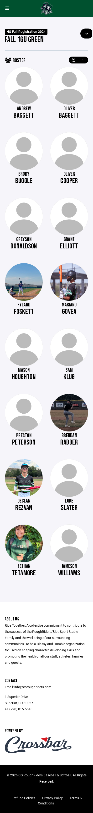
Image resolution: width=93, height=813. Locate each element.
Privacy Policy (52, 798)
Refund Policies (24, 798)
